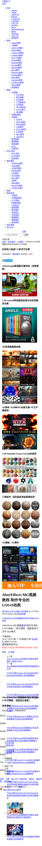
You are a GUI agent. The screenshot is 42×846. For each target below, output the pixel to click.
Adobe (13, 12)
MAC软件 (15, 153)
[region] (21, 520)
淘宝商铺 (10, 225)
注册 (24, 231)
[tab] (15, 536)
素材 (8, 90)
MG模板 (19, 112)
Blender (14, 17)
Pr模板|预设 (16, 115)
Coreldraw (15, 21)
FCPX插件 (15, 156)
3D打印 (19, 119)
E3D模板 (19, 105)
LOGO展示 (20, 110)
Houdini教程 (16, 60)
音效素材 (15, 144)
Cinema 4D (15, 19)
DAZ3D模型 (21, 129)
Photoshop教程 (17, 73)
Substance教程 (17, 80)
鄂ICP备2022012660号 (12, 790)
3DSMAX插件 (17, 163)
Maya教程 (15, 70)
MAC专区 (11, 151)
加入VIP (10, 227)
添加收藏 (22, 614)
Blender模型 (21, 124)
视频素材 (15, 141)
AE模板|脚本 (16, 198)
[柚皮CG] (6, 1)
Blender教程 (16, 50)
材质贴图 (15, 139)
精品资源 (10, 193)
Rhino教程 (15, 77)
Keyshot (14, 25)
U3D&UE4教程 (17, 82)
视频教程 (15, 217)
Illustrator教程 (16, 63)
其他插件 (15, 158)
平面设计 (15, 148)
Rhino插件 (15, 183)
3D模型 (14, 117)
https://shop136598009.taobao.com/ (20, 647)
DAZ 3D (14, 23)
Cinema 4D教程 (17, 53)
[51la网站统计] (26, 787)
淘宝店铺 (7, 781)
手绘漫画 (15, 215)
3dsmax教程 (16, 43)
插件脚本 (10, 161)
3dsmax (14, 10)
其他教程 (15, 87)
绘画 (8, 190)
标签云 (31, 779)
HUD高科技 (21, 107)
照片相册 (20, 97)
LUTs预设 (15, 200)
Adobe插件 (15, 166)
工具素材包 (20, 102)
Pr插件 (14, 181)
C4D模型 (19, 127)
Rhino (13, 31)
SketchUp (15, 34)
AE (9, 652)
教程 (8, 40)
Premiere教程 (16, 75)
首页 (4, 4)
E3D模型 (19, 132)
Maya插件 (15, 178)
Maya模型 (20, 134)
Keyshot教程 (16, 65)
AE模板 (14, 92)
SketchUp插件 (17, 185)
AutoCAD (15, 15)
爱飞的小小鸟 (7, 611)
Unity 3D (14, 36)
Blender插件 (16, 171)
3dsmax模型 (21, 122)
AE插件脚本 (16, 168)
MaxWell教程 (16, 68)
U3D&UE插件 (17, 188)
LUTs (13, 146)
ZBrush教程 (16, 85)
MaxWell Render (17, 29)
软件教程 (11, 242)
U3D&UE (20, 137)
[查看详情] (21, 520)
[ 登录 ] (11, 711)
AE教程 (14, 45)
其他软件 (15, 38)
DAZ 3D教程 (16, 58)
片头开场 (20, 95)
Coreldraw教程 (17, 55)
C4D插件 (15, 173)
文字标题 (20, 100)
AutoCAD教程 (17, 48)
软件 (8, 8)
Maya (13, 27)
